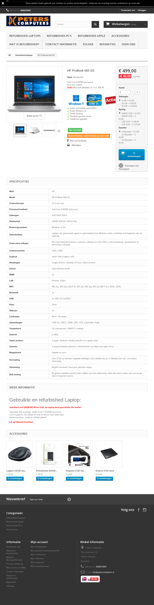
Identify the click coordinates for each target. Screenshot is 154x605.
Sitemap (10, 586)
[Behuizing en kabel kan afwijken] (49, 454)
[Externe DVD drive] (109, 454)
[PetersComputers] (28, 21)
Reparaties (107, 44)
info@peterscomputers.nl (103, 572)
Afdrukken (76, 145)
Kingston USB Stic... (76, 470)
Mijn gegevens (37, 562)
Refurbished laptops (25, 36)
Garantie (123, 128)
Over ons (128, 44)
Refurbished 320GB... (46, 470)
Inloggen (142, 10)
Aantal (122, 88)
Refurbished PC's (59, 36)
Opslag (122, 109)
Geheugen (124, 96)
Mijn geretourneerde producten (45, 551)
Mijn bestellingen (39, 547)
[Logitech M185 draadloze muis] (19, 454)
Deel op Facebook (78, 141)
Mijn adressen (37, 558)
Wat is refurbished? (24, 44)
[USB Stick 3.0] (79, 454)
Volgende (58, 130)
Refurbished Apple (91, 36)
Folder (88, 44)
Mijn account (39, 542)
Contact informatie (61, 44)
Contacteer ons (128, 10)
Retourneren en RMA (16, 568)
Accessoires (120, 36)
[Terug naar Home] (9, 55)
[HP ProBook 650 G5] (19, 130)
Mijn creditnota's (38, 554)
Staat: (69, 77)
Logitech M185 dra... (16, 470)
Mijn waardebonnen (40, 566)
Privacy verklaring (14, 564)
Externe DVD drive (105, 470)
